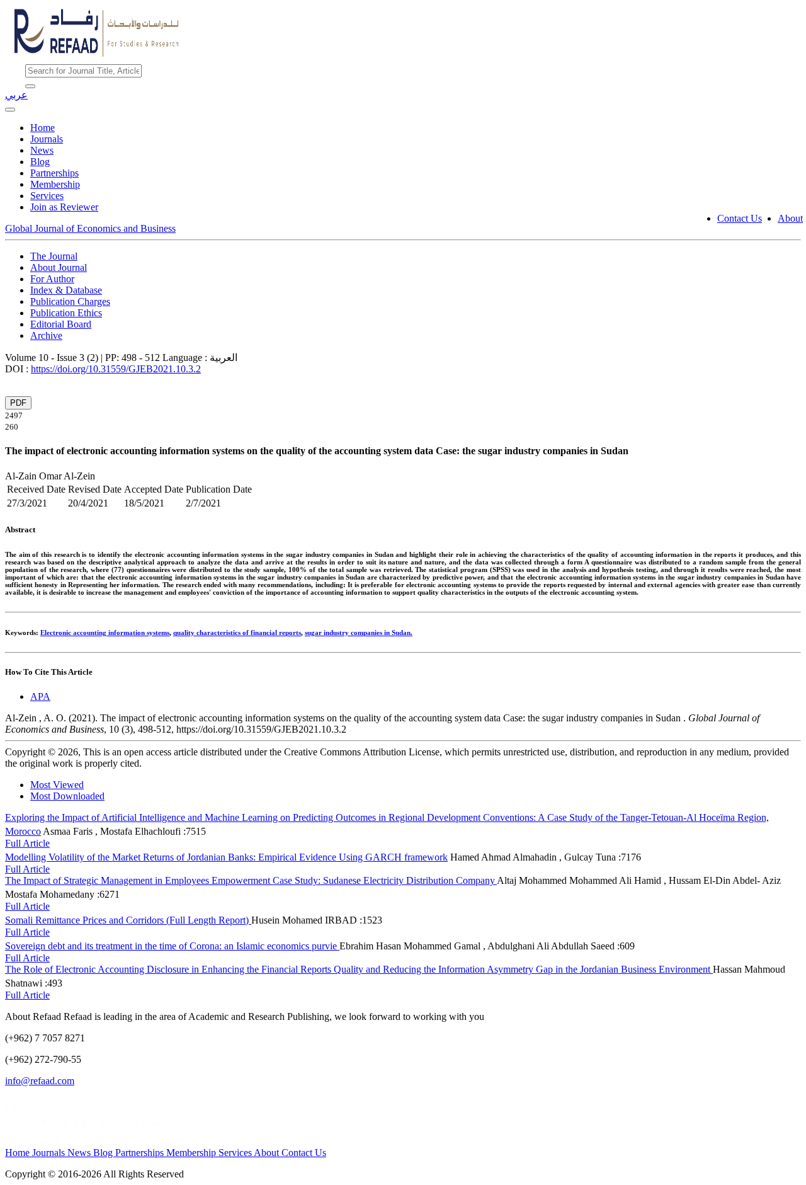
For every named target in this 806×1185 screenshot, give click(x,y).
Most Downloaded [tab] (67, 796)
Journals (46, 139)
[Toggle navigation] (10, 110)
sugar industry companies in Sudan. (358, 632)
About (790, 218)
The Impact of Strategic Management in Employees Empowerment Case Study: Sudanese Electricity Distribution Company (251, 880)
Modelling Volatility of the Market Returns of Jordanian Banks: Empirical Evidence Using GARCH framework (226, 857)
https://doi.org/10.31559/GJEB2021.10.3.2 (116, 369)
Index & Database (66, 290)
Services (47, 195)
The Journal (53, 256)
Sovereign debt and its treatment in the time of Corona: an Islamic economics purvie (172, 946)
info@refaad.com (39, 1080)
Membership (55, 184)
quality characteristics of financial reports (237, 632)
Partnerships (54, 173)
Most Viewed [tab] (57, 784)
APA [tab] (40, 696)
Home (42, 127)
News (42, 150)
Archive (46, 335)
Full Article (27, 843)
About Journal (58, 267)
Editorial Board (60, 324)
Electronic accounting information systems (104, 632)
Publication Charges (70, 301)
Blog (40, 161)
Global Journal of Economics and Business (90, 228)
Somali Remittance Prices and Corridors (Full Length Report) (128, 920)
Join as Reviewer (64, 207)
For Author (52, 278)
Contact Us (739, 218)
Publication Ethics (66, 312)
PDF (18, 403)
